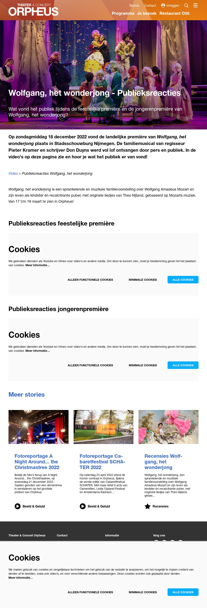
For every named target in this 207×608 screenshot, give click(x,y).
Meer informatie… (37, 265)
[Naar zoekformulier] (186, 5)
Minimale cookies (143, 279)
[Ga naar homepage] (33, 10)
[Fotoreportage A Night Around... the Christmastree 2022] (38, 427)
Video (13, 173)
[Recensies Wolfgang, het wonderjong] (168, 427)
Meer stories (26, 394)
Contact (150, 5)
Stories (134, 5)
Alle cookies (183, 279)
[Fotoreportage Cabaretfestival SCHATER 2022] (104, 427)
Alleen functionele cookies (90, 279)
